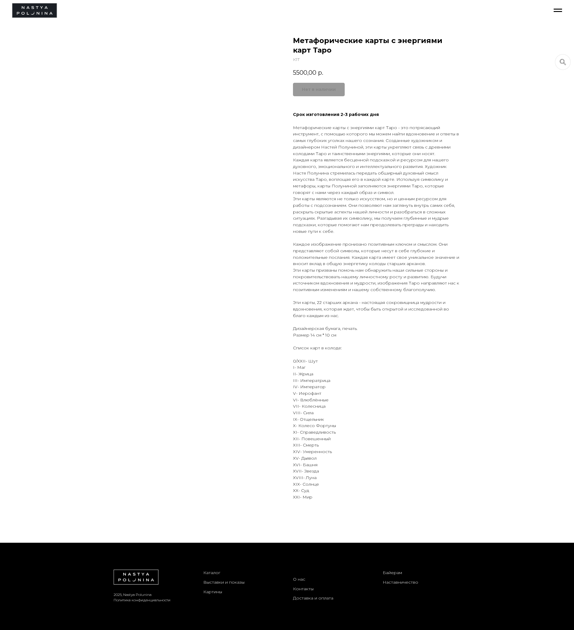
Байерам (392, 572)
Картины (212, 591)
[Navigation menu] (558, 10)
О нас (299, 579)
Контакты (303, 588)
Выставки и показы (224, 582)
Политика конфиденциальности (142, 600)
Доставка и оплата (313, 598)
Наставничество (400, 582)
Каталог (211, 572)
